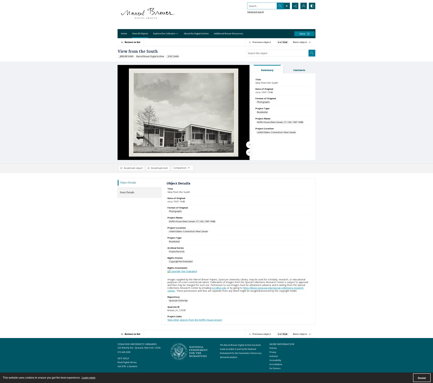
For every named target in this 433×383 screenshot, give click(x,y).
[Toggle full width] (249, 144)
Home (124, 33)
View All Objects (140, 33)
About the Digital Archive (196, 33)
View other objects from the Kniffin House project (194, 319)
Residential (262, 112)
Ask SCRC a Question (127, 366)
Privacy (272, 352)
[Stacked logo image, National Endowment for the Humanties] (189, 351)
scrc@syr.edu (219, 287)
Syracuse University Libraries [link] (137, 344)
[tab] (267, 69)
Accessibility (275, 360)
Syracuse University (178, 300)
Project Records (176, 251)
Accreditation (275, 364)
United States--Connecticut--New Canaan (276, 132)
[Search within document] (312, 53)
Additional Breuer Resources (228, 33)
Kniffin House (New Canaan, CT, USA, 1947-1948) (280, 122)
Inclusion (273, 356)
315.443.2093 (124, 352)
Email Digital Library (127, 362)
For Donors (274, 368)
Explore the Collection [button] (164, 33)
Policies (273, 348)
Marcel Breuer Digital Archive (150, 56)
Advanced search (255, 11)
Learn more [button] (88, 377)
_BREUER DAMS (126, 56)
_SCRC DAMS (173, 56)
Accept (422, 377)
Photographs (263, 102)
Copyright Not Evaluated (180, 261)
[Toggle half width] (249, 152)
